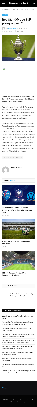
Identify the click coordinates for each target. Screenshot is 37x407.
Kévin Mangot (13, 28)
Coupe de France (8, 157)
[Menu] (3, 3)
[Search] (34, 3)
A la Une (5, 14)
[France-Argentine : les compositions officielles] (18, 229)
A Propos (5, 388)
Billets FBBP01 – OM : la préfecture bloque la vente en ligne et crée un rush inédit (17, 210)
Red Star (19, 157)
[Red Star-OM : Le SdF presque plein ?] (18, 60)
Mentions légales (22, 402)
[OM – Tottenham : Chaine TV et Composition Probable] (18, 260)
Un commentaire (8, 31)
